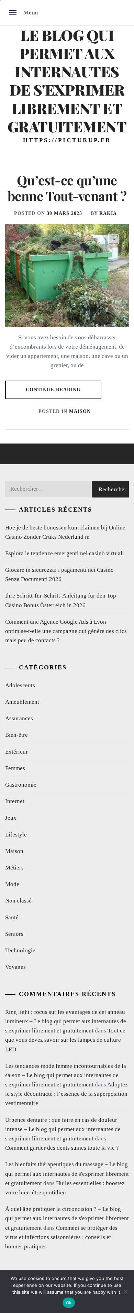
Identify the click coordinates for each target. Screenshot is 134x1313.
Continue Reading (53, 389)
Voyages (15, 967)
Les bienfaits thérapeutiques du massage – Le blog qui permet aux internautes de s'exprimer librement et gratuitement (67, 1173)
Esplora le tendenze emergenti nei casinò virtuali (64, 553)
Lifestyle (16, 834)
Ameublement (22, 702)
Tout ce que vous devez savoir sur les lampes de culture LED (65, 1039)
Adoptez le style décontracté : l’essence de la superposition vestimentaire (66, 1093)
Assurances (19, 718)
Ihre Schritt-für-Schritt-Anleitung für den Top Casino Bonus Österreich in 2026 (60, 600)
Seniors (14, 934)
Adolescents (20, 685)
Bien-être (16, 735)
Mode (12, 884)
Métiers (14, 867)
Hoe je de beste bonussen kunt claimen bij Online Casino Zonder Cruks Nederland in (65, 532)
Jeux (10, 817)
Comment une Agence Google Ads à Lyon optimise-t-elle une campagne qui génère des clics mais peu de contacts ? (66, 631)
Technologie (20, 950)
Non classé (18, 900)
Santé (12, 917)
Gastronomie (20, 784)
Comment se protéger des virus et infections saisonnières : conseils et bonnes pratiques (61, 1237)
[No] (125, 1291)
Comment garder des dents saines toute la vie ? (62, 1148)
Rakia (108, 213)
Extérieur (16, 751)
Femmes (15, 768)
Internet (14, 801)
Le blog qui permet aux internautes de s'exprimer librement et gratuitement (67, 80)
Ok (69, 1302)
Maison (80, 411)
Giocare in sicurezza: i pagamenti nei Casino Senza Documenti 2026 (59, 574)
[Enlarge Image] (113, 239)
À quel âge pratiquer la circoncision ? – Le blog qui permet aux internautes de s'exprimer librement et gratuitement (67, 1218)
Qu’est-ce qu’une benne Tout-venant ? (67, 188)
